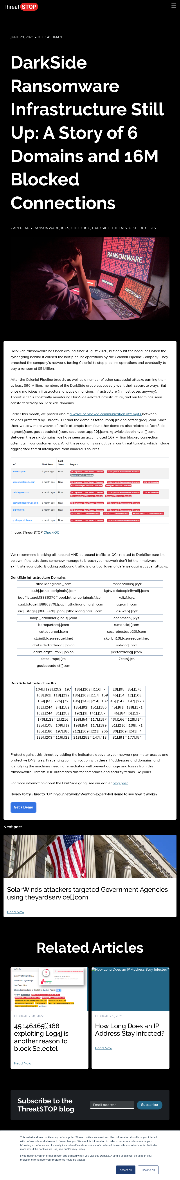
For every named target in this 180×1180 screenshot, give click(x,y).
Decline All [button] (148, 1170)
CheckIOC (51, 532)
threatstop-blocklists (134, 228)
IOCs (65, 228)
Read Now (15, 912)
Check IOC (80, 228)
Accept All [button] (126, 1170)
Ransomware (46, 228)
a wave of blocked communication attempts (106, 414)
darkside (101, 228)
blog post (120, 783)
